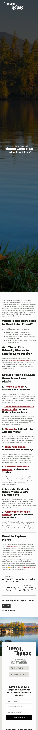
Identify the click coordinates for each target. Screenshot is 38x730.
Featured (13, 610)
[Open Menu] (32, 5)
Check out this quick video (26, 567)
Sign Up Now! (19, 717)
